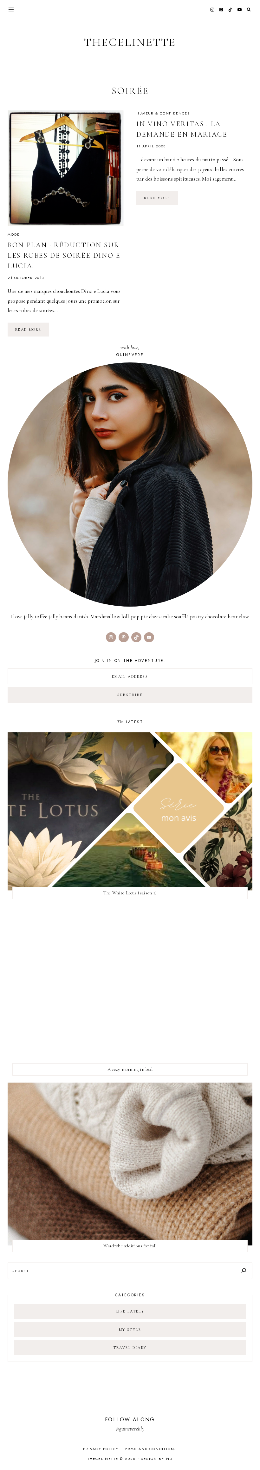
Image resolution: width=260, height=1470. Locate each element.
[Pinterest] (221, 9)
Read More (32, 332)
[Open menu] (11, 9)
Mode (13, 234)
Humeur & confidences (163, 113)
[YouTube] (239, 9)
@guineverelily (129, 1428)
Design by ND (156, 1458)
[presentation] (66, 168)
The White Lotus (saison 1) (130, 893)
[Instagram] (212, 9)
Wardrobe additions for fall (129, 1246)
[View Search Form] (249, 10)
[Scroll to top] (249, 1452)
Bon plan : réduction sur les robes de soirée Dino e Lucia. (64, 255)
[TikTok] (230, 9)
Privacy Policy (101, 1448)
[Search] (244, 1270)
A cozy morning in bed (130, 1069)
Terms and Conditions (150, 1448)
